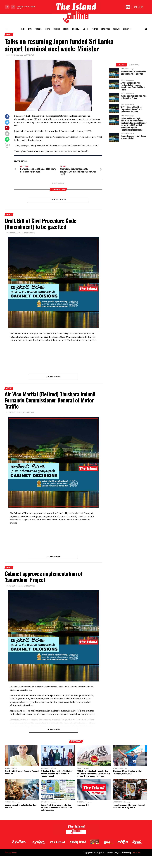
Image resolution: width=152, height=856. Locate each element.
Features (38, 29)
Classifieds (105, 29)
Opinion (66, 29)
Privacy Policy (11, 852)
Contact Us (127, 29)
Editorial (75, 29)
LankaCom (136, 852)
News (29, 29)
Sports (47, 29)
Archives (116, 29)
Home (22, 29)
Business (56, 29)
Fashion (85, 29)
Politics (95, 29)
